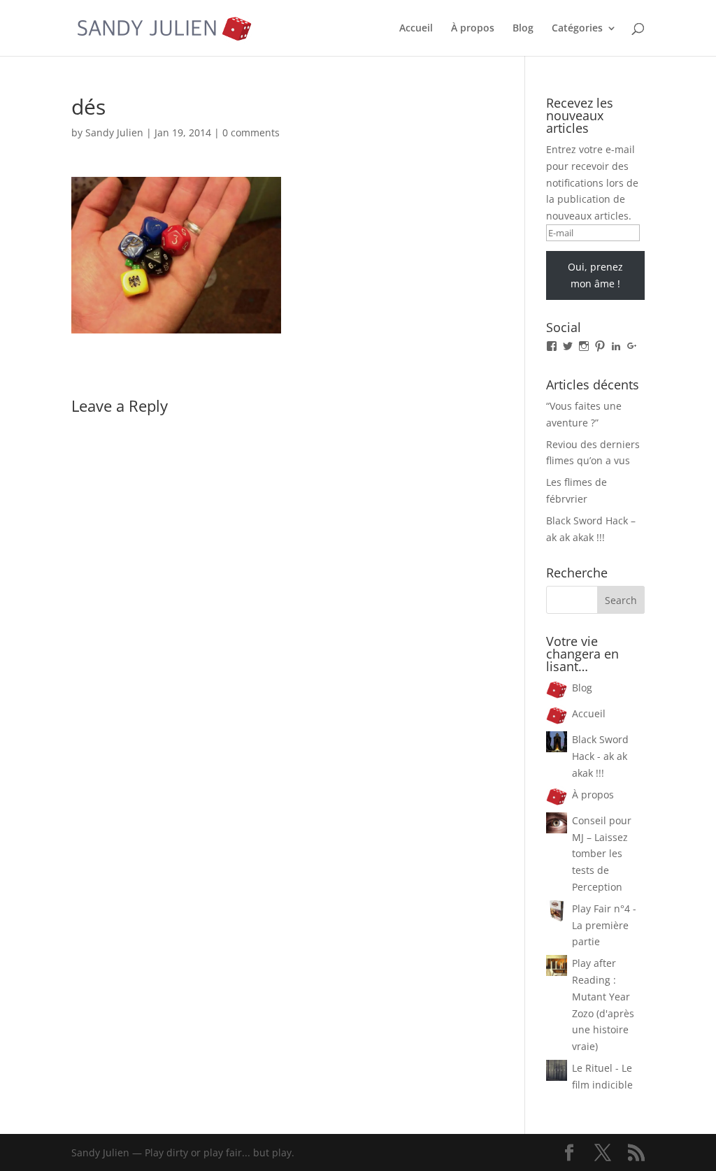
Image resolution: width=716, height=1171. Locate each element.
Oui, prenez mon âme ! (595, 275)
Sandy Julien (114, 132)
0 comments (251, 132)
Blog (523, 28)
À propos (472, 28)
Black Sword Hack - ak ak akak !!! (600, 756)
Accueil (416, 28)
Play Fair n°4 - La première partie (604, 925)
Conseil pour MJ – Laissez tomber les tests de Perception (601, 853)
